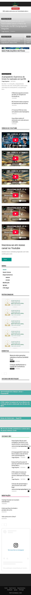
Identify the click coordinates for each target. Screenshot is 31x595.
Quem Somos (12, 588)
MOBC (7, 41)
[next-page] (5, 373)
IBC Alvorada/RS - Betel (10, 16)
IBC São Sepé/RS (12, 38)
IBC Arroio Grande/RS (24, 16)
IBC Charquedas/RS (14, 24)
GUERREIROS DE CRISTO (14, 15)
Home (5, 588)
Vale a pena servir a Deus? (9, 516)
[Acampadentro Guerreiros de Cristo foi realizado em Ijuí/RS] (15, 64)
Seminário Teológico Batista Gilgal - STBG (19, 46)
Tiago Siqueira (5, 81)
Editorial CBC (26, 12)
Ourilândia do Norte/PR (16, 45)
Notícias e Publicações (23, 41)
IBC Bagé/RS (11, 17)
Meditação (26, 39)
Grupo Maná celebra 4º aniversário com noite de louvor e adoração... (20, 120)
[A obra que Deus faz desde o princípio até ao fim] (25, 510)
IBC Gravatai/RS (25, 28)
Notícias (13, 41)
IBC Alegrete (26, 15)
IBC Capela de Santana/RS (22, 21)
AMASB (27, 7)
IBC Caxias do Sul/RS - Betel (22, 22)
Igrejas (19, 39)
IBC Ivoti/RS (17, 30)
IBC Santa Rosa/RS (13, 37)
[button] (3, 4)
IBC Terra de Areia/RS (24, 38)
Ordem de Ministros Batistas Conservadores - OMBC (18, 43)
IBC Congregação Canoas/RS (22, 26)
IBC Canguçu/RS (11, 20)
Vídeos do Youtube (9, 128)
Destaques (11, 12)
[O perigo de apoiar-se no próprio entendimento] (25, 502)
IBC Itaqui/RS (8, 30)
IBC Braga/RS (15, 18)
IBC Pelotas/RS (16, 34)
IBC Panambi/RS (25, 32)
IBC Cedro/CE (26, 23)
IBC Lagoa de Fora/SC (13, 32)
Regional (27, 45)
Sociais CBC (26, 47)
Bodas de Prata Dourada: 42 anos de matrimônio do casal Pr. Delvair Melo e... (20, 463)
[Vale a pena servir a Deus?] (25, 519)
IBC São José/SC (25, 37)
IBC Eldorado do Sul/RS (13, 28)
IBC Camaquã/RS (25, 18)
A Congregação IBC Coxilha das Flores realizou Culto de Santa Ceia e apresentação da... (20, 453)
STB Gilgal (21, 590)
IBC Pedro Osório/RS (24, 33)
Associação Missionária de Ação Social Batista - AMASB (17, 9)
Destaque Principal (24, 11)
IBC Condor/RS (25, 24)
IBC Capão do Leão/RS (23, 20)
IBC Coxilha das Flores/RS (22, 27)
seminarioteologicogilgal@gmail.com (21, 446)
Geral (21, 7)
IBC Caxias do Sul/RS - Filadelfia (12, 23)
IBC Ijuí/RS (26, 29)
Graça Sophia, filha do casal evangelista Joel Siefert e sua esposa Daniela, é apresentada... (20, 442)
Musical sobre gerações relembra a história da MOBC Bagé (19, 357)
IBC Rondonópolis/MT (10, 35)
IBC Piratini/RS (25, 34)
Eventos (27, 13)
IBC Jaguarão (26, 30)
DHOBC (18, 12)
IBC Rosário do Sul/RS (23, 35)
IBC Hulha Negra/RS (17, 29)
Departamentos (13, 11)
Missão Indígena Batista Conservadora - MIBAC (17, 40)
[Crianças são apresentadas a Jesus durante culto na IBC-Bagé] (6, 486)
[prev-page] (3, 373)
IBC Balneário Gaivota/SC (23, 17)
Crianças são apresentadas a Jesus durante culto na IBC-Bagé (19, 485)
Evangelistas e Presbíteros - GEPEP (14, 13)
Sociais (19, 47)
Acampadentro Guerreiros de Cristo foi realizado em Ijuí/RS (14, 78)
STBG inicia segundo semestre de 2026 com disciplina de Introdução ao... (20, 94)
